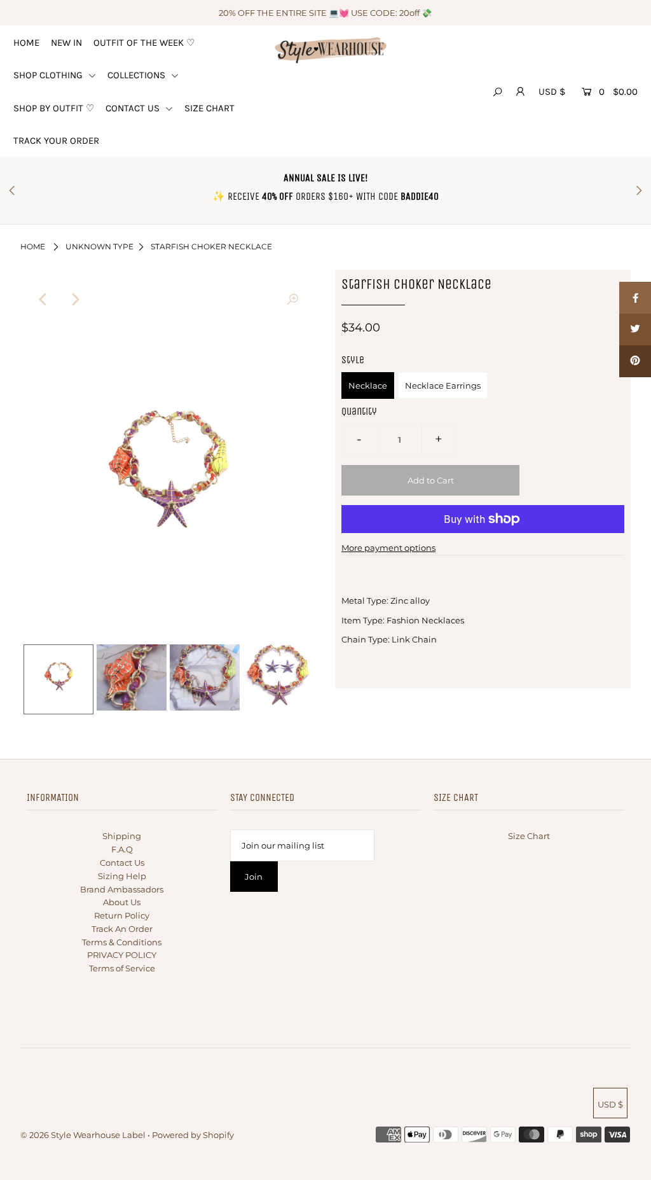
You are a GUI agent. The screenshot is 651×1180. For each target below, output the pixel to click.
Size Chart (529, 836)
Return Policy (121, 915)
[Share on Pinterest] (635, 361)
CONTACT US (134, 108)
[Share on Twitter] (635, 329)
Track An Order (122, 929)
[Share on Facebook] (635, 298)
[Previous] (44, 300)
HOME (26, 42)
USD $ (551, 91)
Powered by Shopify (193, 1135)
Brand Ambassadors (121, 889)
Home (32, 246)
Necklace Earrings (443, 385)
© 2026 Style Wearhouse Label (83, 1135)
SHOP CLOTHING (49, 75)
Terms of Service (122, 968)
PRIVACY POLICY (121, 955)
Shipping (121, 836)
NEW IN (66, 42)
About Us (121, 902)
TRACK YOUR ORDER (56, 140)
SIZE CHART (209, 108)
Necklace (367, 385)
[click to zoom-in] (292, 300)
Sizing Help (122, 876)
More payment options (388, 548)
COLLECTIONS (137, 75)
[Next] (75, 300)
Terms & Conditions (121, 942)
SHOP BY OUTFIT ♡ (53, 108)
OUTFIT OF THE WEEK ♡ (144, 42)
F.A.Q (122, 849)
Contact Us (122, 862)
